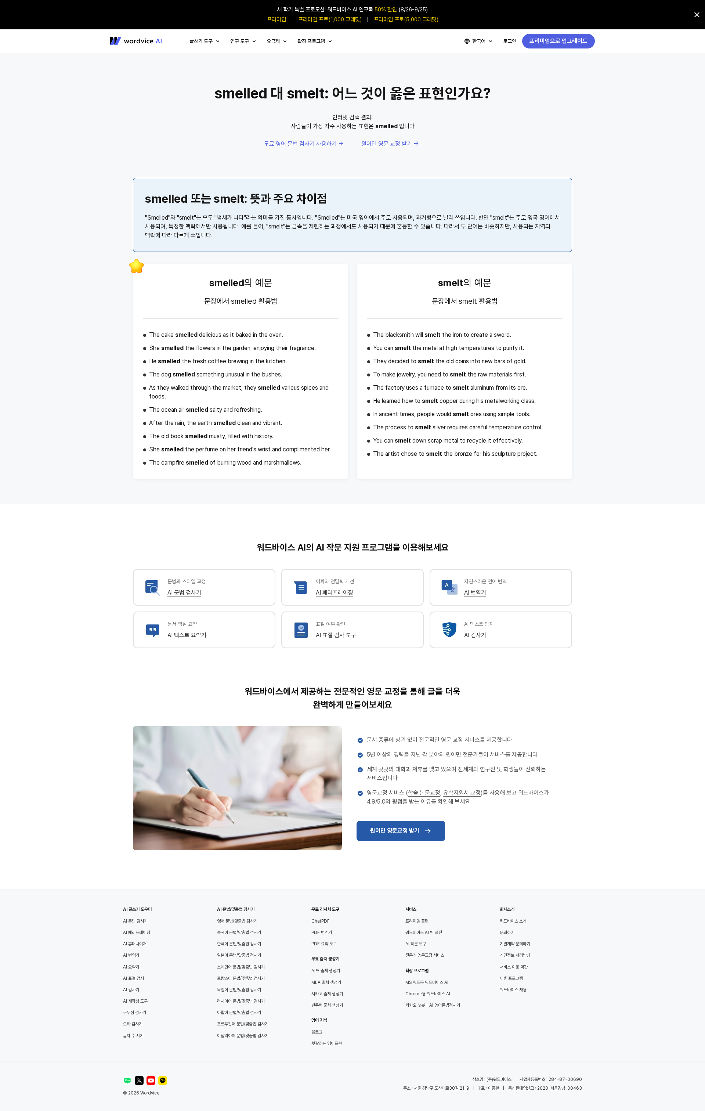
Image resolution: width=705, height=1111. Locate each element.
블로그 (316, 1032)
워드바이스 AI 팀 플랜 (423, 932)
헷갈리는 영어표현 (326, 1043)
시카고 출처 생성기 (327, 993)
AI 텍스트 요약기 (186, 635)
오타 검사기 (132, 1024)
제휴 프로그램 (511, 978)
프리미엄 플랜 (417, 921)
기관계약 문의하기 (515, 943)
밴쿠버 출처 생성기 (327, 1005)
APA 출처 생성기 (325, 970)
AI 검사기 (475, 635)
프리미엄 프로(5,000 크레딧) (406, 19)
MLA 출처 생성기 (326, 982)
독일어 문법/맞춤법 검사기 (239, 989)
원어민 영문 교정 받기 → (390, 143)
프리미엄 (276, 19)
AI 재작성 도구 (135, 1001)
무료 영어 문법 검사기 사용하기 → (304, 143)
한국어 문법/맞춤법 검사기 (239, 943)
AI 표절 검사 (133, 978)
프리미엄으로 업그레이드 (558, 40)
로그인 (509, 41)
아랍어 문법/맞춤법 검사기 (239, 1012)
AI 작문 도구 (415, 943)
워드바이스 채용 (513, 989)
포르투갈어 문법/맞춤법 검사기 (242, 1024)
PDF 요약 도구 (324, 943)
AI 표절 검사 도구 (336, 635)
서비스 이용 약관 (514, 967)
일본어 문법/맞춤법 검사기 (239, 955)
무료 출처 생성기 (325, 959)
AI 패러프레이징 (334, 592)
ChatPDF (320, 921)
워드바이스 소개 (513, 921)
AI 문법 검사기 (184, 592)
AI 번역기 (475, 592)
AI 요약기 (131, 967)
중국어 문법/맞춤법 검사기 (239, 932)
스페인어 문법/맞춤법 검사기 (241, 967)
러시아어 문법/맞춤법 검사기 (241, 1001)
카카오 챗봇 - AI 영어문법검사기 (432, 1005)
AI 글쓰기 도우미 (137, 909)
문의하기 (507, 932)
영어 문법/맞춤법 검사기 (237, 921)
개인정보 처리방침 (515, 955)
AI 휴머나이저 (135, 943)
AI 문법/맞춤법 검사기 (235, 909)
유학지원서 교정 (462, 792)
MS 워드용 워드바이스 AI (426, 982)
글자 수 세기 (133, 1035)
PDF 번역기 (321, 932)
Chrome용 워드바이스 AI (427, 993)
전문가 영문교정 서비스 (424, 955)
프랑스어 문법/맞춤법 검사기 (241, 978)
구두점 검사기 (134, 1012)
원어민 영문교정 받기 (394, 830)
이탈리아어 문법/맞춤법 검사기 (242, 1035)
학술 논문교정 (424, 792)
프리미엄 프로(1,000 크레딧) (330, 19)
